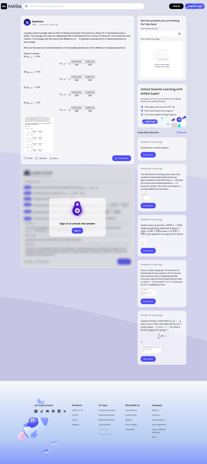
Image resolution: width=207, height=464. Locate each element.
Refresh (182, 132)
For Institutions (131, 410)
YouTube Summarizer (107, 410)
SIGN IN (176, 6)
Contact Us (156, 415)
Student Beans (131, 415)
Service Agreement (159, 424)
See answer (148, 154)
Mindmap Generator (106, 420)
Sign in (77, 230)
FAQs (154, 437)
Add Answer (123, 158)
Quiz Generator (105, 424)
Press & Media (131, 424)
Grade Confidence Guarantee (159, 430)
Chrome (75, 415)
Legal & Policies (158, 420)
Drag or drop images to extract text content (162, 65)
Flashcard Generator (107, 415)
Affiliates (128, 420)
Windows (75, 424)
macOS (75, 420)
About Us (155, 410)
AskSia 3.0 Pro (77, 410)
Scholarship (129, 429)
